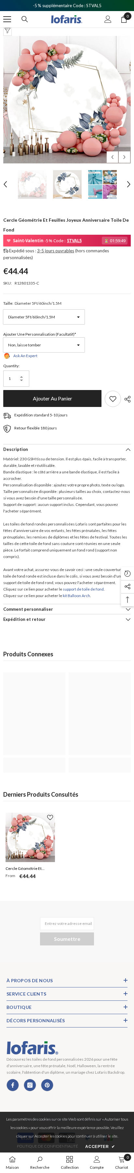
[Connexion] (108, 19)
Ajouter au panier (52, 398)
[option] (67, 99)
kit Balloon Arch (76, 595)
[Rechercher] (25, 19)
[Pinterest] (47, 1085)
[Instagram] (30, 1085)
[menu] (7, 19)
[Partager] (126, 399)
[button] (112, 157)
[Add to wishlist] (113, 399)
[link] (34, 761)
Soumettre (67, 939)
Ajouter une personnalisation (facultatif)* (39, 334)
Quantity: (11, 365)
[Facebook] (13, 1085)
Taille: (32, 303)
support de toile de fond (83, 589)
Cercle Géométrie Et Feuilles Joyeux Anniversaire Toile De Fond (29, 869)
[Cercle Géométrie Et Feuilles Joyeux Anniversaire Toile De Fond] (30, 837)
